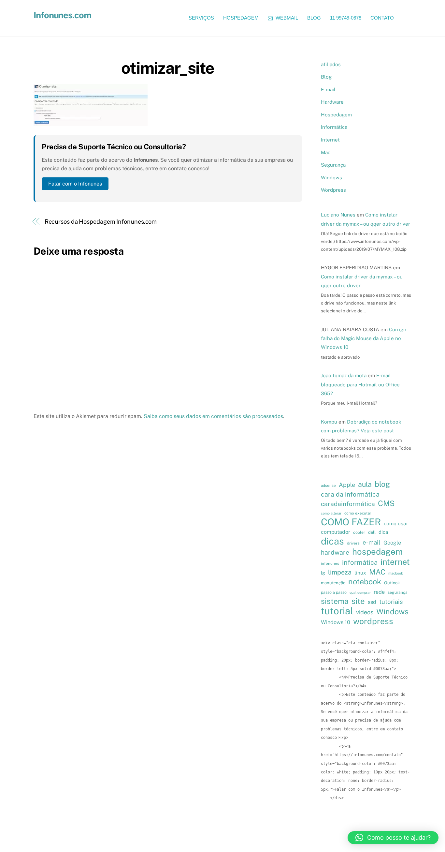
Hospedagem (241, 18)
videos (364, 612)
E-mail (328, 89)
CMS (386, 503)
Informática (334, 127)
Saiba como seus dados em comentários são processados (213, 416)
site (358, 601)
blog (382, 484)
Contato (382, 18)
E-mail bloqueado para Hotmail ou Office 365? (360, 384)
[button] (393, 837)
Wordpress (333, 190)
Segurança (333, 165)
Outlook (392, 582)
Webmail (286, 18)
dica (383, 532)
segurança (398, 592)
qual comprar (360, 592)
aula (365, 484)
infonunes (330, 563)
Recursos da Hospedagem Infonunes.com (101, 221)
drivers (353, 543)
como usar (396, 523)
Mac (325, 152)
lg (323, 572)
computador (335, 532)
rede (379, 592)
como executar (357, 513)
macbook (395, 573)
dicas (332, 541)
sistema (335, 601)
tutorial (337, 611)
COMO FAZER (351, 522)
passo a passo (334, 592)
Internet (330, 139)
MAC (377, 572)
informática (360, 562)
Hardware (332, 102)
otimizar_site (167, 67)
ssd (372, 602)
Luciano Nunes (338, 214)
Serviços (201, 18)
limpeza (340, 572)
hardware (335, 552)
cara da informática (350, 494)
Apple (347, 484)
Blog (314, 18)
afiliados (331, 64)
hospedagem (377, 551)
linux (360, 572)
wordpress (373, 621)
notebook (364, 581)
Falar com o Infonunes (75, 184)
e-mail (371, 542)
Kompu (329, 422)
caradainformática (348, 503)
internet (395, 562)
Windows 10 (335, 622)
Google (392, 542)
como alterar (331, 513)
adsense (328, 485)
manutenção (333, 582)
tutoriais (391, 601)
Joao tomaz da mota (343, 375)
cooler (359, 532)
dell (372, 532)
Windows (331, 177)
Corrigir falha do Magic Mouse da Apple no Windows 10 (364, 338)
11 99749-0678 (345, 18)
